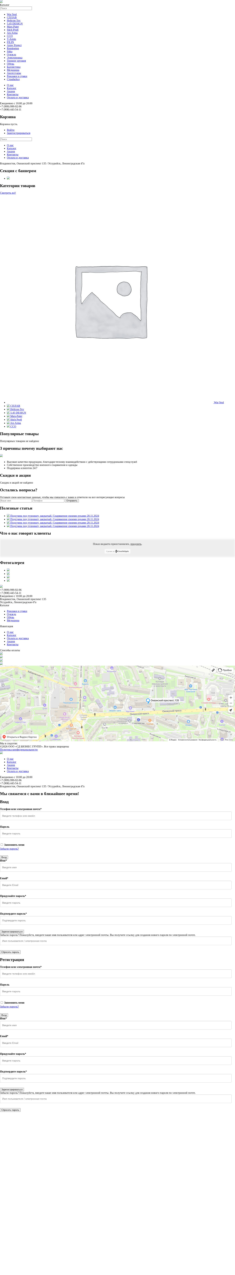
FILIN (10, 42)
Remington (13, 48)
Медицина (13, 70)
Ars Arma (12, 32)
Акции (11, 91)
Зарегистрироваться (18, 133)
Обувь (10, 63)
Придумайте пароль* (13, 895)
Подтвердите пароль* (13, 913)
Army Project (14, 45)
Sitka (9, 51)
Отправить (71, 500)
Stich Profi (12, 29)
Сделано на (110, 551)
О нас (10, 85)
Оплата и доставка (18, 97)
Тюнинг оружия (16, 60)
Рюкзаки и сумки (17, 76)
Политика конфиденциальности (19, 749)
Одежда (11, 54)
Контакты (12, 94)
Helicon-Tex (13, 20)
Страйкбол (13, 79)
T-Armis (11, 39)
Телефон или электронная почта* (21, 809)
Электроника (14, 57)
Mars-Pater (13, 26)
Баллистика (13, 66)
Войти (10, 129)
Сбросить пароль (10, 952)
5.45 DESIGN (15, 23)
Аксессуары (14, 73)
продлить (135, 544)
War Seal (12, 14)
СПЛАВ (12, 17)
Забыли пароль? (9, 848)
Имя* (3, 860)
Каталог (11, 88)
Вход (4, 857)
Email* (4, 878)
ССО (10, 36)
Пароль (4, 826)
